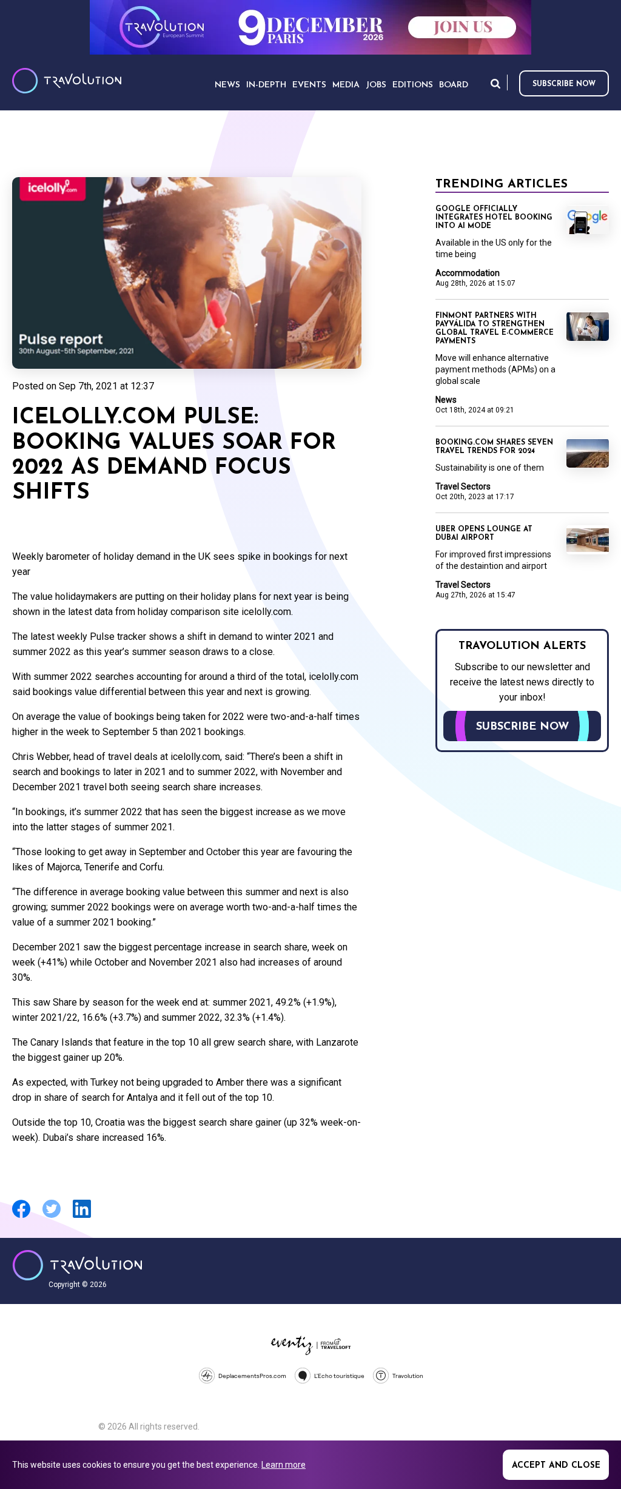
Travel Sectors (463, 486)
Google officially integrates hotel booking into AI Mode (493, 218)
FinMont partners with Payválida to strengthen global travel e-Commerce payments (494, 328)
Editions (412, 85)
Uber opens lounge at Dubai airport (483, 534)
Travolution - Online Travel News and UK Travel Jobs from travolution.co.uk (77, 1265)
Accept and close (556, 1465)
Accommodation (467, 273)
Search (495, 83)
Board (453, 85)
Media (346, 85)
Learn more (283, 1465)
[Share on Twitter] (51, 1216)
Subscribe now (564, 84)
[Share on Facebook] (21, 1216)
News (446, 399)
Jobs (376, 85)
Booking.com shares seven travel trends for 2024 (494, 447)
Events (309, 85)
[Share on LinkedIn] (82, 1216)
